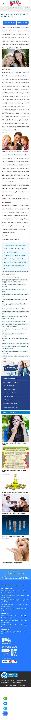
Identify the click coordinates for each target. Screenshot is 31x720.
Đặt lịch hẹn (23, 22)
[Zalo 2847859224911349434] (5, 708)
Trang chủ (5, 8)
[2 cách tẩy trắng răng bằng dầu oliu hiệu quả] (15, 482)
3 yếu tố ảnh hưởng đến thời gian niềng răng (16, 343)
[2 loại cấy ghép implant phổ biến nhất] (15, 525)
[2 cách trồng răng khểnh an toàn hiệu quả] (15, 503)
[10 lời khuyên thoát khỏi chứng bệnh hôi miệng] (15, 428)
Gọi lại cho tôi (10, 22)
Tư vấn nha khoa (12, 252)
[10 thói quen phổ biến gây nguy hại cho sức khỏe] (15, 457)
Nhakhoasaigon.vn (21, 685)
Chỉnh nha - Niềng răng (13, 248)
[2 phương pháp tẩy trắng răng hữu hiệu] (15, 549)
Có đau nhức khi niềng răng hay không (14, 321)
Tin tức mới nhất (10, 412)
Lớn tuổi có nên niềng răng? (11, 277)
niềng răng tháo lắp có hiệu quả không (14, 309)
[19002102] (5, 713)
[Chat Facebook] (5, 703)
